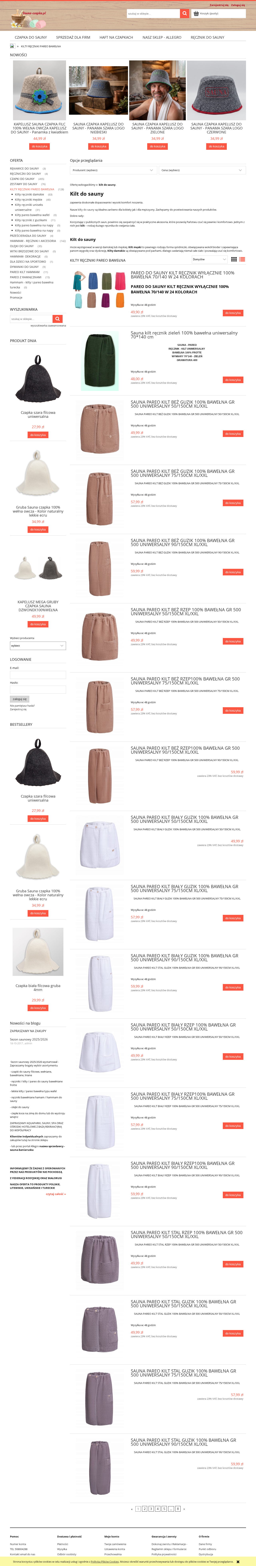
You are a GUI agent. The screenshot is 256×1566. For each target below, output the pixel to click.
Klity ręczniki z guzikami (31, 220)
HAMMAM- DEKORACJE (25, 256)
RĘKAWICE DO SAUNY (24, 168)
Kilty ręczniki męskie (28, 199)
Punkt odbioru (207, 1549)
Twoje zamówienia (115, 1544)
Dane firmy (205, 1544)
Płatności (62, 1544)
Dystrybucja (206, 1554)
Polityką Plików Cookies (105, 1561)
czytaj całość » (56, 1194)
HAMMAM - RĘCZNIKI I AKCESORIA (33, 241)
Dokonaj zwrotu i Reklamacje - (169, 1544)
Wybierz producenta (22, 638)
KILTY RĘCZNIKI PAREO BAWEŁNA (32, 189)
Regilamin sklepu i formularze (169, 1549)
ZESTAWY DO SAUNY (23, 184)
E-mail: (14, 668)
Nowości (15, 292)
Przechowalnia (113, 1554)
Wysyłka (62, 1549)
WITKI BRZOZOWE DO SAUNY (29, 251)
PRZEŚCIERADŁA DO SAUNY (28, 236)
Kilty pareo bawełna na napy (34, 225)
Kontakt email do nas (22, 1554)
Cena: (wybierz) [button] (171, 170)
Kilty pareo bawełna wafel (32, 215)
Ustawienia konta (114, 1549)
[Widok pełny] (242, 259)
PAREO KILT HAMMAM (25, 272)
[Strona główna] (28, 18)
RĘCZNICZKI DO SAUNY (25, 174)
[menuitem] (30, 37)
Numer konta (18, 1544)
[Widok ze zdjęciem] (234, 259)
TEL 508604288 (18, 1549)
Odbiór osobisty (66, 1554)
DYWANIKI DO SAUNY (24, 267)
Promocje (16, 297)
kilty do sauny (86, 209)
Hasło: (14, 682)
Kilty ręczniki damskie (29, 194)
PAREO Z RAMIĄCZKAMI (25, 277)
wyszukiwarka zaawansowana (48, 325)
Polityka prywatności (164, 1554)
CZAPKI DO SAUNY (22, 179)
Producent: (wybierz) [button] (85, 170)
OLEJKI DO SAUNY (22, 246)
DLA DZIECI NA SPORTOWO (28, 261)
